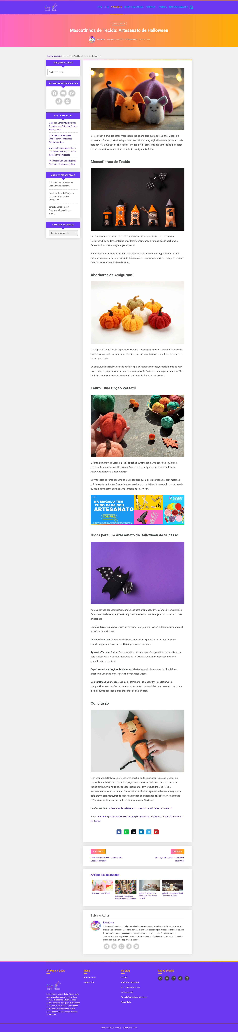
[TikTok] (128, 946)
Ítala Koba (101, 39)
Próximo (177, 851)
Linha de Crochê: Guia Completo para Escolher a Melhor (106, 859)
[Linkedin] (141, 831)
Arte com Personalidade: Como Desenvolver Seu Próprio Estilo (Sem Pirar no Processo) (62, 151)
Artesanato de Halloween (122, 816)
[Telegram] (148, 831)
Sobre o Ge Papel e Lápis (130, 987)
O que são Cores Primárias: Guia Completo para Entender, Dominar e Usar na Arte (63, 126)
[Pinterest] (156, 831)
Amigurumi (102, 816)
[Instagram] (121, 946)
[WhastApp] (126, 831)
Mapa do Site (89, 982)
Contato (124, 977)
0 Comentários (131, 39)
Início (49, 56)
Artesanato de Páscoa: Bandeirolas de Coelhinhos (125, 897)
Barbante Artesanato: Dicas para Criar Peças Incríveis (148, 895)
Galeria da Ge (126, 1002)
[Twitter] (133, 831)
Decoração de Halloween (148, 816)
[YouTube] (114, 946)
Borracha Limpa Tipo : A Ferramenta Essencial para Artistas (60, 210)
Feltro (165, 816)
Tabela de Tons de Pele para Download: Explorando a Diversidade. (61, 196)
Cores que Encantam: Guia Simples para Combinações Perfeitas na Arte (60, 138)
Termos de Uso (127, 992)
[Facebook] (119, 831)
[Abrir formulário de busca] (191, 7)
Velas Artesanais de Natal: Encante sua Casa (172, 894)
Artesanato (119, 23)
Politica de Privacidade (130, 982)
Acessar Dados (90, 977)
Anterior (98, 851)
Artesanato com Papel (101, 893)
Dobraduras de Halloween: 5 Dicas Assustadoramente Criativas (140, 808)
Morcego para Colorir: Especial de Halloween (169, 859)
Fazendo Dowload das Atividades (134, 997)
